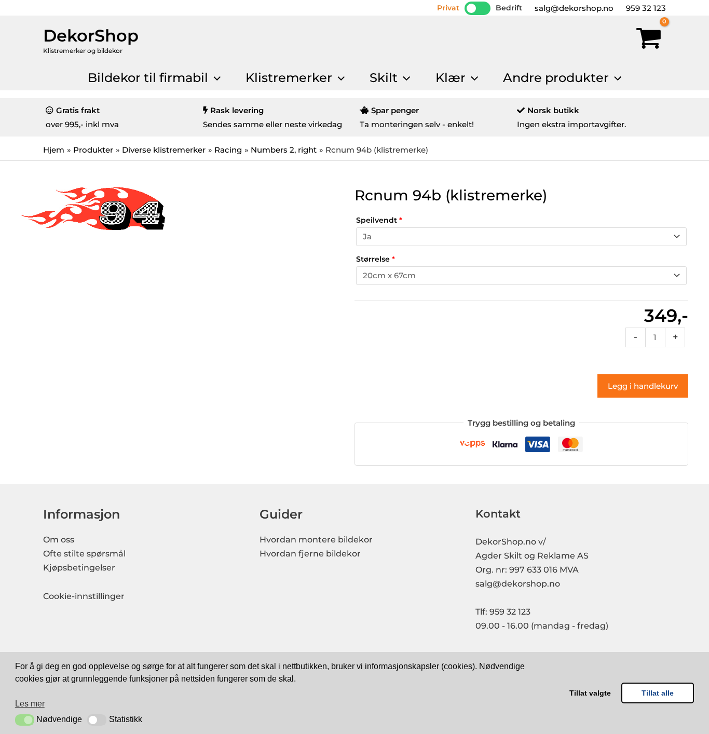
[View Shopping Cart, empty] (649, 40)
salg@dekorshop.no (573, 8)
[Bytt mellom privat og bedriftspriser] (477, 8)
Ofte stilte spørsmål (84, 554)
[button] (24, 720)
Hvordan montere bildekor (316, 540)
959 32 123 (645, 8)
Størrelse (375, 259)
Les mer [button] (30, 703)
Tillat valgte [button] (590, 693)
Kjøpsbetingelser (79, 568)
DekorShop (91, 35)
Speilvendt (379, 220)
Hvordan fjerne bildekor (310, 554)
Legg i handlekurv (643, 386)
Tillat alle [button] (658, 693)
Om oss (58, 540)
